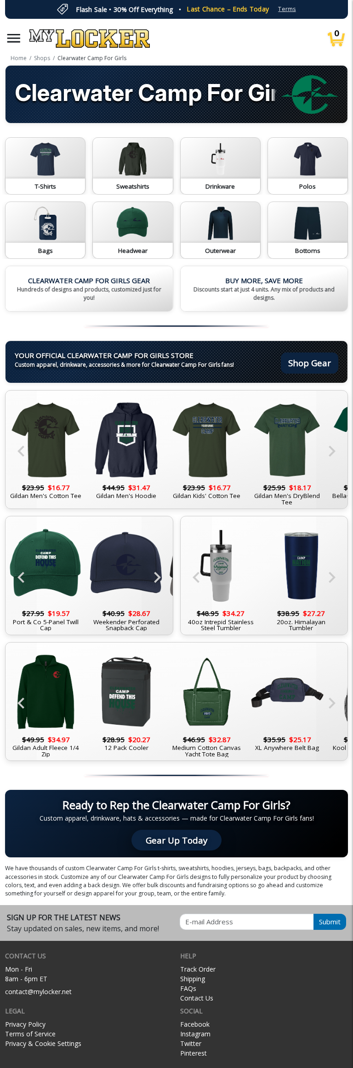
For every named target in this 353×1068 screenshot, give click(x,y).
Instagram (195, 1033)
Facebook (195, 1024)
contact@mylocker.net (38, 991)
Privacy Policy (25, 1024)
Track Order (198, 969)
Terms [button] (287, 9)
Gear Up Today (176, 840)
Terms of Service (30, 1033)
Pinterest (193, 1053)
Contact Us (196, 998)
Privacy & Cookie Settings (43, 1043)
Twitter (190, 1043)
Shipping (192, 978)
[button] (14, 38)
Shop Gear (309, 363)
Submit (330, 921)
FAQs (188, 988)
